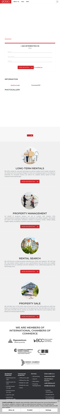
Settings (48, 410)
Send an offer (24, 67)
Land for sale (10, 395)
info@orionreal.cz (49, 385)
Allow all (11, 410)
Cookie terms (50, 394)
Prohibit (29, 410)
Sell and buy (36, 376)
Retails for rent (23, 385)
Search (35, 379)
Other (21, 387)
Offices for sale (24, 378)
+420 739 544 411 (49, 383)
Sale (22, 1)
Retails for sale (23, 383)
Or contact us (38, 67)
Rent (27, 1)
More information (28, 181)
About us (16, 1)
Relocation (36, 381)
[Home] (5, 1)
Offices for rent (24, 380)
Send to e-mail (15, 85)
